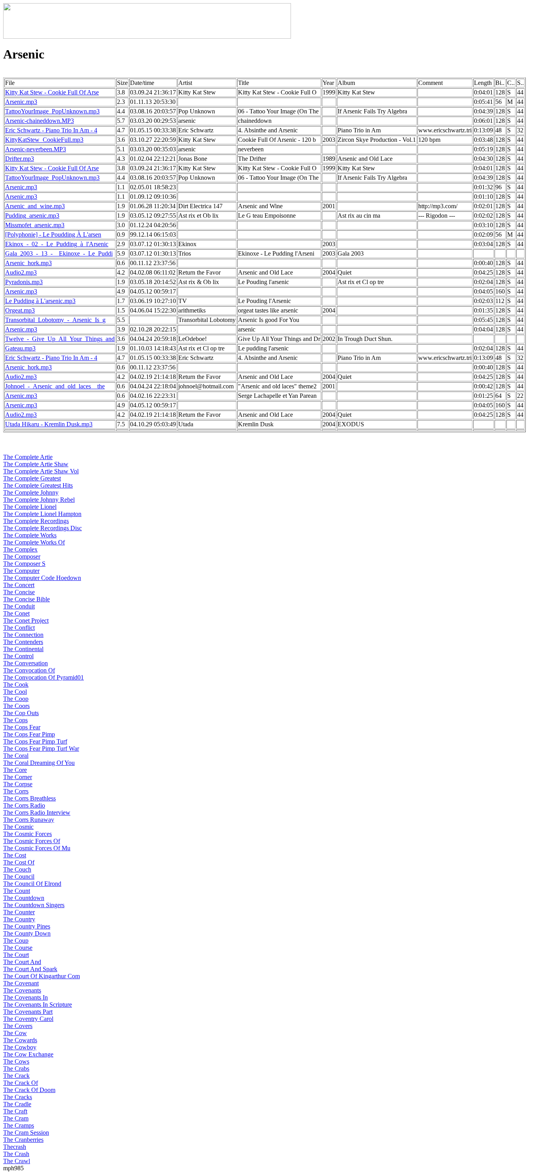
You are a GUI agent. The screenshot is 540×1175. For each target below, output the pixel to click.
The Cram (15, 1118)
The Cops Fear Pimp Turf (35, 741)
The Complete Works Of (34, 542)
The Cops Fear (21, 727)
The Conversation (25, 663)
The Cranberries (23, 1139)
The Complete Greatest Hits (38, 485)
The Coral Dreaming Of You (39, 762)
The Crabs (16, 1068)
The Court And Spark (30, 969)
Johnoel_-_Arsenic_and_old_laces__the (55, 386)
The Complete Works (30, 535)
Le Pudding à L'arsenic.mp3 (40, 301)
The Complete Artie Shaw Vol (41, 471)
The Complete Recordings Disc (42, 528)
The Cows (16, 1061)
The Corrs (15, 791)
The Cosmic (18, 826)
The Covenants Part (28, 1011)
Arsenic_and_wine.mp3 (35, 206)
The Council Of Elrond (32, 883)
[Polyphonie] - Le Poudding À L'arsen (53, 234)
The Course (17, 947)
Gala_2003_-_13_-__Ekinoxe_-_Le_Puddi (59, 253)
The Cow (15, 1033)
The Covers (17, 1025)
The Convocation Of (29, 670)
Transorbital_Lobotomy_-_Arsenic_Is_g (55, 319)
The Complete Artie (28, 457)
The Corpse (17, 784)
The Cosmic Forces (27, 833)
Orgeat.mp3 (20, 310)
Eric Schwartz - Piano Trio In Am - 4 (51, 130)
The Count (16, 890)
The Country (19, 919)
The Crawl (16, 1161)
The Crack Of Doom (29, 1089)
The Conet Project (26, 620)
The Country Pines (26, 926)
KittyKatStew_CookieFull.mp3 (44, 139)
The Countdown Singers (33, 905)
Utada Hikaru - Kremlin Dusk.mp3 (49, 424)
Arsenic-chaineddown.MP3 (39, 120)
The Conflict (19, 627)
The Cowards (20, 1040)
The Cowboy (19, 1047)
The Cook (15, 684)
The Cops (15, 720)
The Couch (17, 869)
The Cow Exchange (28, 1054)
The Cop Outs (21, 713)
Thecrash (14, 1146)
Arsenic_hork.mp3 (28, 263)
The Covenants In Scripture (37, 1004)
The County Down (27, 933)
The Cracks (17, 1097)
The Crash (16, 1154)
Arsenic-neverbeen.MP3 (35, 149)
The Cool (15, 691)
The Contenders (23, 641)
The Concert (18, 585)
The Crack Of (20, 1082)
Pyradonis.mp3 (24, 282)
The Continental (23, 649)
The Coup (15, 940)
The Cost (14, 855)
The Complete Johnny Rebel (39, 499)
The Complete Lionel (30, 506)
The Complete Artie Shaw (35, 464)
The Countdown (23, 897)
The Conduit (19, 606)
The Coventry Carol (28, 1018)
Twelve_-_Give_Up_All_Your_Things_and (60, 338)
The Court (16, 954)
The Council (18, 876)
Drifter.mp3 (19, 158)
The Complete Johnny (31, 492)
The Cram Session (26, 1132)
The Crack (16, 1075)
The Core (15, 769)
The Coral (15, 755)
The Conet (16, 613)
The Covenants (22, 990)
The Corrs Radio (24, 805)
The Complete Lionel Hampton (42, 513)
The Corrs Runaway (28, 819)
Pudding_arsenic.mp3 (32, 215)
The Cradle (17, 1104)
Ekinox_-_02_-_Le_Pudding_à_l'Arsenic (56, 244)
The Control (18, 656)
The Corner (17, 777)
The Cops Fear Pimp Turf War (41, 748)
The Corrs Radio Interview (36, 812)
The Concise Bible (26, 599)
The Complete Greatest (32, 478)
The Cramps (18, 1125)
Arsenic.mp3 (21, 101)
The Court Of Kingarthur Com (41, 976)
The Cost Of (18, 862)
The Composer (21, 556)
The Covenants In (25, 997)
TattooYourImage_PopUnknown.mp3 (52, 111)
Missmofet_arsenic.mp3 (34, 225)
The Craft (15, 1111)
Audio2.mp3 (21, 272)
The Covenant (21, 983)
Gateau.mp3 (20, 348)
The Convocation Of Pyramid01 (43, 677)
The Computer (21, 570)
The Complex (20, 549)
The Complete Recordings (36, 521)
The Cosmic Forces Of (31, 841)
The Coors (16, 705)
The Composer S (24, 563)
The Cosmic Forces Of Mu (36, 848)
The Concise (19, 592)
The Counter (19, 912)
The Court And (22, 961)
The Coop (15, 698)
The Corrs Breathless (29, 798)
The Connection (23, 634)
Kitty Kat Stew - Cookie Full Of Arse (52, 92)
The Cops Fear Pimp (29, 734)
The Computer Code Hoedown (42, 577)
